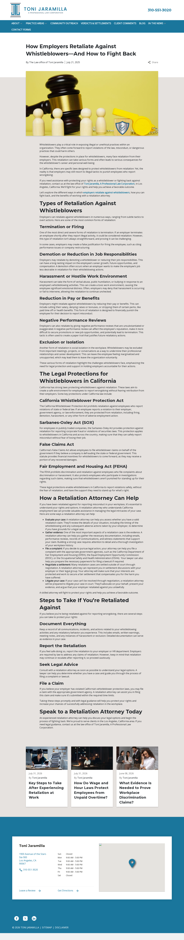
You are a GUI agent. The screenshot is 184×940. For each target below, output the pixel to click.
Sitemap (47, 927)
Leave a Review (27, 890)
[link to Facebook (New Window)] (16, 918)
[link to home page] (38, 9)
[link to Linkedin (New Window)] (34, 918)
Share (155, 62)
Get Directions (66, 890)
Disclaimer (61, 927)
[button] (21, 23)
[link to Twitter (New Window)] (25, 918)
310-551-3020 (30, 869)
